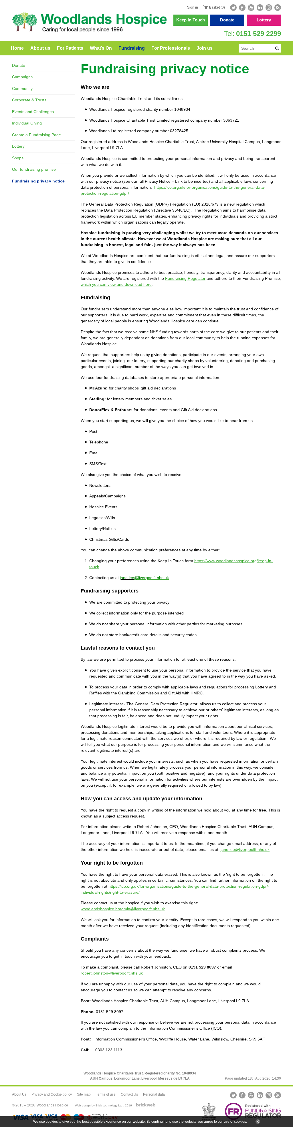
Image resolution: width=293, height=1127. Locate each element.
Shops (17, 158)
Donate (227, 19)
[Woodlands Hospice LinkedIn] (260, 7)
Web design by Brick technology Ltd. (99, 1105)
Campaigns (22, 77)
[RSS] (277, 7)
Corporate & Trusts (29, 100)
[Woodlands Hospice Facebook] (242, 7)
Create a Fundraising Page (36, 134)
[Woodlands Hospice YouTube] (251, 7)
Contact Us (129, 1094)
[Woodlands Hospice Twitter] (234, 7)
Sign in (192, 7)
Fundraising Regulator (185, 278)
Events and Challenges (33, 111)
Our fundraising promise (34, 169)
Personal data (154, 1094)
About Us (19, 1094)
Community (22, 88)
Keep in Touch (190, 19)
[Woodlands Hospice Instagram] (268, 7)
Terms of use (106, 1094)
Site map (84, 1094)
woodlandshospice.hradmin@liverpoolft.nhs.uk (123, 909)
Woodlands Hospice (52, 1105)
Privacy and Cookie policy (51, 1094)
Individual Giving (27, 123)
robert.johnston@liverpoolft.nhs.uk (112, 973)
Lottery (264, 19)
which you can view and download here (116, 284)
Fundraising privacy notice (38, 181)
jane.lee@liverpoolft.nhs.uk (245, 849)
